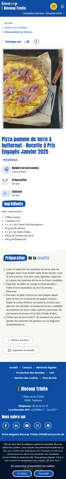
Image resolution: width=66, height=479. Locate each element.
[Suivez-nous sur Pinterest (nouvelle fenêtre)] (48, 426)
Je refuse (22, 473)
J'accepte (44, 473)
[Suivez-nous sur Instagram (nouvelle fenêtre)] (37, 426)
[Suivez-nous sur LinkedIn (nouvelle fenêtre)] (16, 426)
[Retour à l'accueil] (9, 4)
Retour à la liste (20, 340)
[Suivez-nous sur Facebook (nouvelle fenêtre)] (6, 426)
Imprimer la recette (23, 350)
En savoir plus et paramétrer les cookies (32, 466)
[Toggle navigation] (62, 7)
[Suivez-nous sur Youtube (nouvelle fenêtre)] (27, 426)
